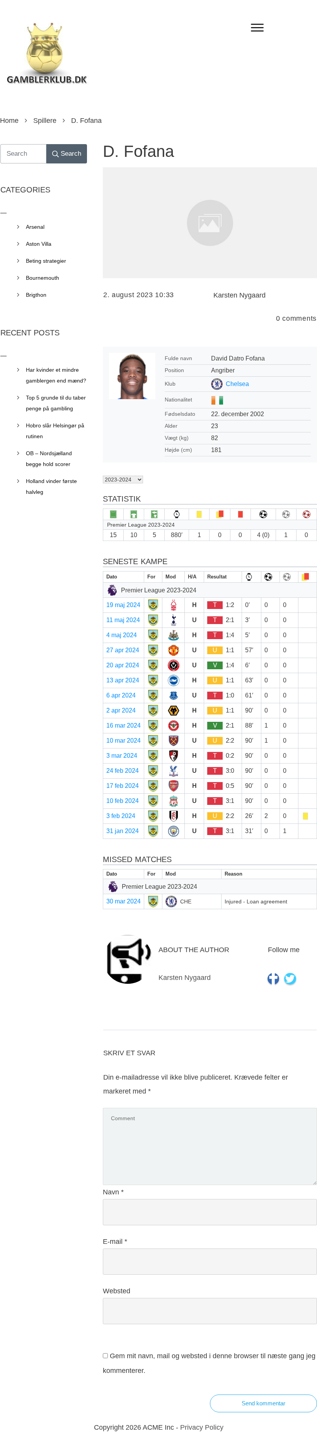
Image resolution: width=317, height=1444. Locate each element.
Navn (113, 1192)
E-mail (115, 1241)
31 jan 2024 (122, 831)
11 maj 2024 (123, 620)
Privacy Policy (201, 1427)
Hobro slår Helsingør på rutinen (55, 430)
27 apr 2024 (122, 650)
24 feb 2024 (122, 770)
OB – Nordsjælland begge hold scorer (49, 458)
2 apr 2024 (121, 710)
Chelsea (237, 384)
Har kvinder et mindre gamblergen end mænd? (56, 375)
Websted (116, 1291)
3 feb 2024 (120, 816)
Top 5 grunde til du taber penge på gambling (56, 403)
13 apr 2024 (122, 680)
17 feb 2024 (122, 785)
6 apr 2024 (121, 695)
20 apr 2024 (122, 665)
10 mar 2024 (123, 740)
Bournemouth (42, 278)
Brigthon (36, 295)
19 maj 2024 (123, 605)
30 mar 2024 (123, 901)
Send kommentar (263, 1403)
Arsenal (35, 227)
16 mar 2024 (123, 725)
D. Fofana (138, 151)
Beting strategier (46, 261)
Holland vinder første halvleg (51, 486)
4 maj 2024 (121, 635)
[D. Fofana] (210, 222)
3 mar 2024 (121, 755)
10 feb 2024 (122, 801)
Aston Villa (38, 244)
